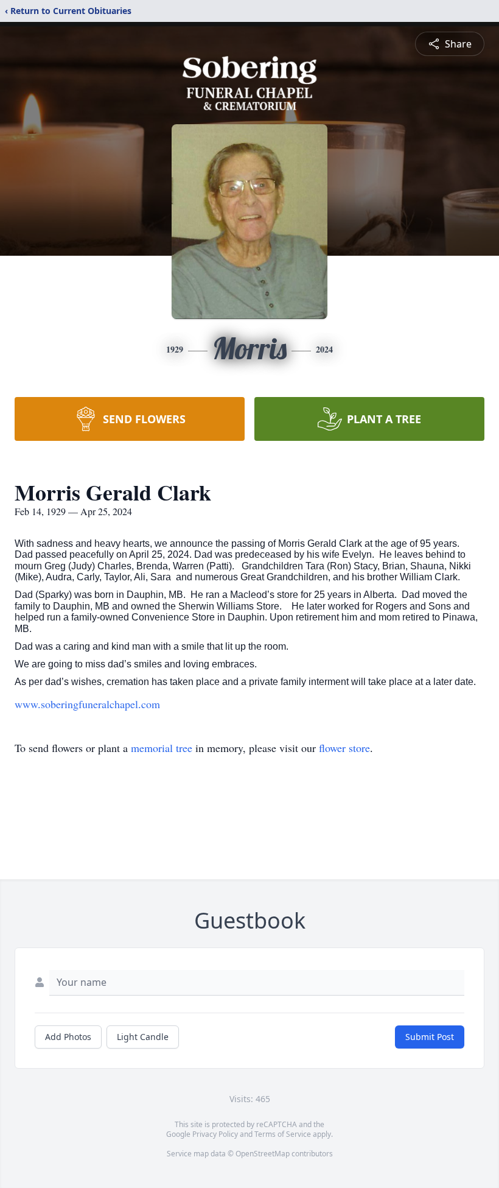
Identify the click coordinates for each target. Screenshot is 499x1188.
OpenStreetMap (263, 1153)
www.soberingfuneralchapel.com (87, 704)
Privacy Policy (215, 1134)
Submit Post (429, 1036)
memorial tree (161, 747)
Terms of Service (282, 1134)
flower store (344, 747)
